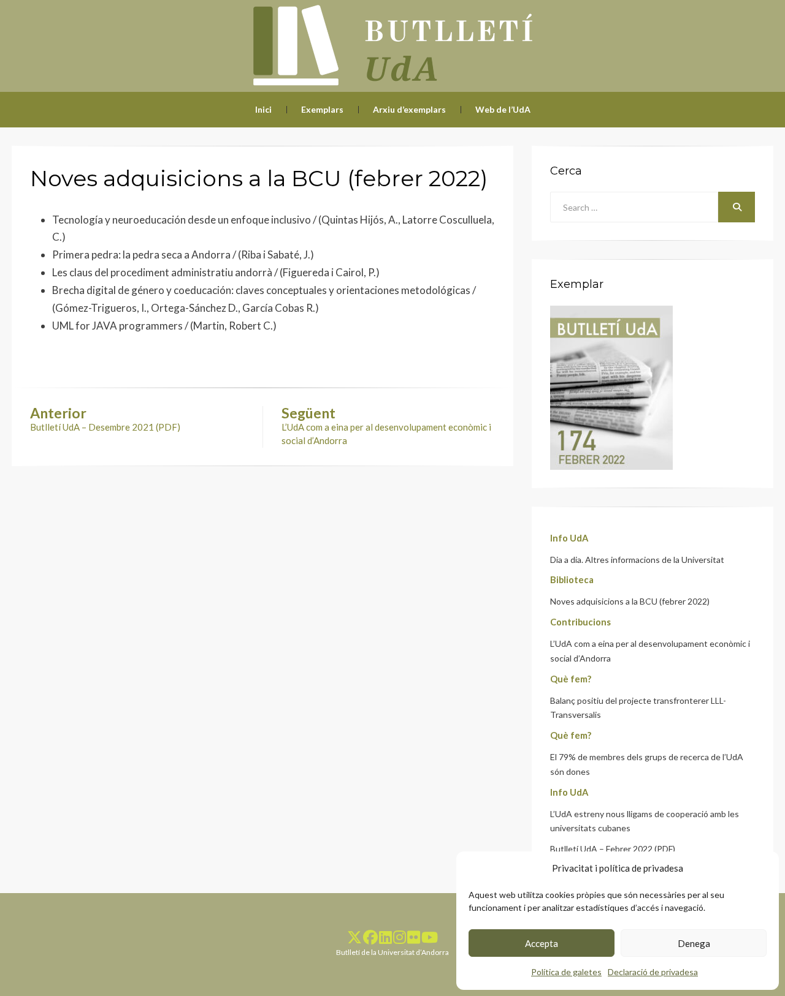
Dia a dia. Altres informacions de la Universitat (637, 559)
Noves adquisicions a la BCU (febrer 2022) (630, 601)
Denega (694, 943)
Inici (263, 109)
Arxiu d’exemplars (409, 109)
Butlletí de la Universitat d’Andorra (392, 952)
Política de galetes (566, 972)
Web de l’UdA (502, 109)
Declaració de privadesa (653, 972)
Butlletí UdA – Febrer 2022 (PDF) (612, 848)
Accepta (541, 943)
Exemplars (322, 109)
